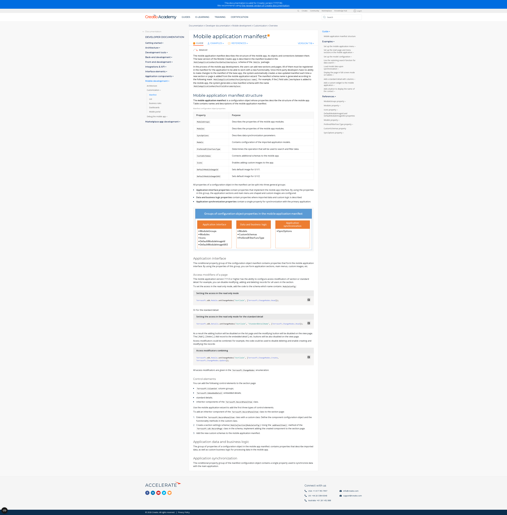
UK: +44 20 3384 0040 (317, 495)
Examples (216, 43)
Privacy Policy (184, 512)
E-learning (202, 17)
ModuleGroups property (334, 101)
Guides (186, 17)
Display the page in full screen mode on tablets (339, 73)
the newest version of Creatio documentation (265, 5)
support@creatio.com (352, 495)
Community (314, 11)
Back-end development (158, 57)
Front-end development (158, 62)
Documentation (196, 25)
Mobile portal (154, 112)
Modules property (331, 105)
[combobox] (306, 44)
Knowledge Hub (340, 11)
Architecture (152, 47)
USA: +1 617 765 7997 (317, 491)
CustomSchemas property (335, 128)
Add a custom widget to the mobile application (339, 84)
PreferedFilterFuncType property (337, 124)
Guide (199, 43)
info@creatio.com (350, 491)
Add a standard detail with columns (339, 79)
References (238, 43)
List (150, 99)
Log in (359, 11)
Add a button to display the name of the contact (339, 90)
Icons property (330, 110)
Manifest (153, 95)
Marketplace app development (162, 121)
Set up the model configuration (337, 56)
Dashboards (154, 107)
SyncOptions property (333, 133)
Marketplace (327, 11)
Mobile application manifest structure (340, 36)
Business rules (155, 103)
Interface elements (155, 71)
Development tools (156, 52)
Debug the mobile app (156, 116)
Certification (239, 17)
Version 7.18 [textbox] (305, 43)
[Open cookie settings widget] (4, 510)
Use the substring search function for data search (339, 61)
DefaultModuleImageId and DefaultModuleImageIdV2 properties (339, 114)
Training (220, 17)
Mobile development (241, 25)
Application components (158, 76)
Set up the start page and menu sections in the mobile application (338, 51)
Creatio (305, 11)
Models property (331, 120)
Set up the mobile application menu (339, 46)
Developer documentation (218, 25)
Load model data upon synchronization (333, 67)
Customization (260, 25)
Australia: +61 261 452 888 (319, 500)
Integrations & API (155, 67)
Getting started (153, 43)
